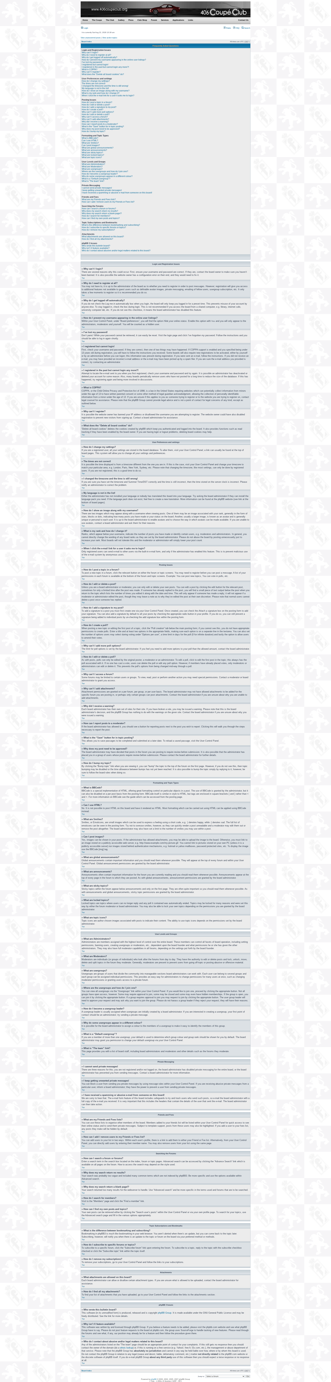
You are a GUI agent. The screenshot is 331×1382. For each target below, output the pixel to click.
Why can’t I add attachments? (95, 119)
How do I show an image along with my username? (105, 91)
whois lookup (126, 1347)
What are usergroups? (92, 169)
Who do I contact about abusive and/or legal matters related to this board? (116, 250)
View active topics (109, 38)
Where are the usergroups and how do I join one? (105, 171)
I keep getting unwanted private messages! (102, 190)
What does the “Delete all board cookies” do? (103, 74)
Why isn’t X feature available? (95, 248)
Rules (228, 28)
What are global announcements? (97, 148)
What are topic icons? (92, 157)
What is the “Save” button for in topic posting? (103, 126)
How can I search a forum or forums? (99, 208)
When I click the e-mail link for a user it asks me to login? (108, 95)
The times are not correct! (93, 83)
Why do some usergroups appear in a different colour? (107, 176)
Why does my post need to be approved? (101, 129)
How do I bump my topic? (93, 131)
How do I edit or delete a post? (96, 105)
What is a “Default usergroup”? (96, 178)
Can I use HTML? (90, 140)
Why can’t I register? (91, 72)
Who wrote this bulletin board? (96, 246)
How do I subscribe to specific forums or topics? (104, 227)
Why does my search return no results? (100, 211)
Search (247, 28)
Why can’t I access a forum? (95, 117)
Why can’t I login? (90, 52)
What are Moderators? (92, 166)
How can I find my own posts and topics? (101, 218)
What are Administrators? (93, 164)
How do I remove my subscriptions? (98, 230)
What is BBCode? (90, 138)
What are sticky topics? (92, 152)
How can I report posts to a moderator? (100, 124)
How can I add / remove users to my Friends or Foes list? (108, 202)
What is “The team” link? (93, 181)
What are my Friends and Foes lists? (99, 199)
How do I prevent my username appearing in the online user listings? (114, 60)
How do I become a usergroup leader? (100, 174)
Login (85, 28)
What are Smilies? (90, 143)
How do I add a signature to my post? (99, 107)
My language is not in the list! (95, 88)
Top (83, 278)
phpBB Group (164, 1312)
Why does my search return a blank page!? (102, 213)
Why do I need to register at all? (96, 55)
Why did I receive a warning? (95, 121)
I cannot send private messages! (97, 188)
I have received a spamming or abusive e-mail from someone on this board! (117, 192)
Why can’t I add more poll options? (98, 112)
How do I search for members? (96, 216)
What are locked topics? (93, 155)
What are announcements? (94, 150)
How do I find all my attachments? (97, 239)
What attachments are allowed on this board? (103, 236)
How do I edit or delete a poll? (96, 114)
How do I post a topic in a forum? (97, 102)
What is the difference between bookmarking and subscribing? (111, 225)
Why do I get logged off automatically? (99, 57)
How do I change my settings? (96, 81)
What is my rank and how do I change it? (100, 93)
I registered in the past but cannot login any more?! (105, 67)
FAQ (237, 28)
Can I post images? (91, 145)
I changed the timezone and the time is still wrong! (105, 86)
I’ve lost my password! (92, 62)
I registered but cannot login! (95, 64)
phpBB (154, 1379)
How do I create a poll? (92, 109)
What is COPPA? (89, 69)
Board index (87, 42)
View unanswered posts (91, 38)
